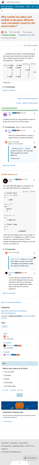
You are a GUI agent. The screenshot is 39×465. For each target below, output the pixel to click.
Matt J (10, 113)
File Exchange (19, 6)
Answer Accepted (9, 35)
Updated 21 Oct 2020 (27, 35)
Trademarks (13, 443)
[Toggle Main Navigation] (36, 2)
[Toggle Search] (32, 2)
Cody (28, 6)
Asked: (5, 333)
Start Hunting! (8, 421)
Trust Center (4, 443)
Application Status (18, 446)
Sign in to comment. (9, 90)
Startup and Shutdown (8, 313)
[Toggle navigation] (1, 11)
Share (19, 103)
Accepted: (6, 352)
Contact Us (4, 449)
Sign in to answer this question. (28, 98)
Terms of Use (29, 446)
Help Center (27, 316)
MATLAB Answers (13, 2)
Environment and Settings (17, 311)
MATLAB (4, 311)
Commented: (7, 343)
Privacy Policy (23, 443)
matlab (4, 326)
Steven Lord (12, 179)
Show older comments (31, 45)
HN (5, 32)
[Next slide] (35, 6)
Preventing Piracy (6, 446)
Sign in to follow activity (30, 103)
